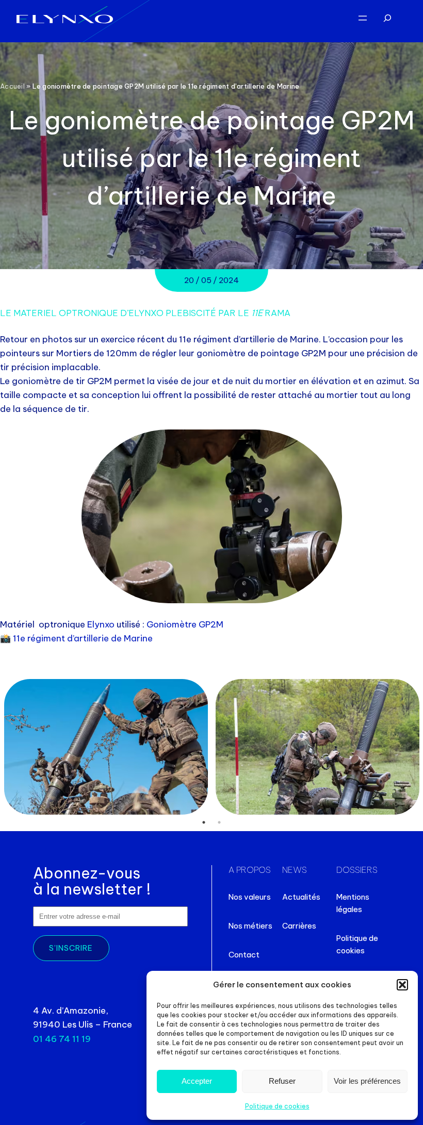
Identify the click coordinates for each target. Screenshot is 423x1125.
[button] (402, 985)
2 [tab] (219, 822)
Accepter (197, 1081)
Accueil (12, 86)
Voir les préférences (367, 1081)
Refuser (282, 1081)
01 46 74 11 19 (62, 1038)
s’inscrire (71, 948)
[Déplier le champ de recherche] (387, 18)
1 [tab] (204, 822)
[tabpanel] (106, 747)
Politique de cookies (277, 1106)
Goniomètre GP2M (185, 624)
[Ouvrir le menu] (362, 18)
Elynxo (102, 624)
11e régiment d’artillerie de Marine (83, 638)
